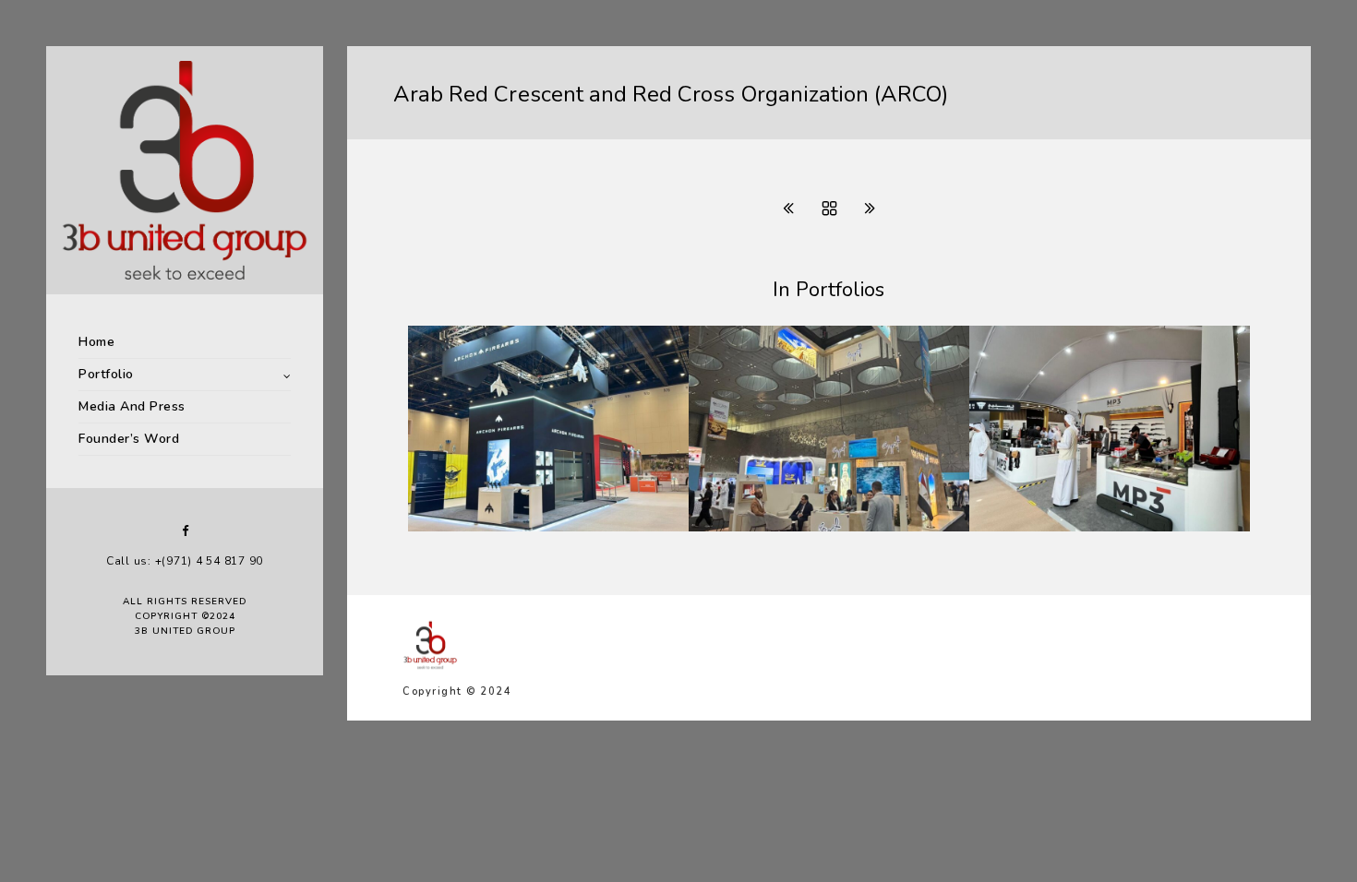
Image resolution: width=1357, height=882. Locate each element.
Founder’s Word (128, 438)
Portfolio (106, 374)
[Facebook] (184, 531)
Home (96, 342)
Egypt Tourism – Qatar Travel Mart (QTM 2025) (813, 519)
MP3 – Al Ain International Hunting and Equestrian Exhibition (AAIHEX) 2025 (1083, 512)
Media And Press (132, 406)
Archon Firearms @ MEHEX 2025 (545, 526)
